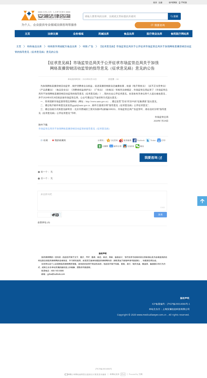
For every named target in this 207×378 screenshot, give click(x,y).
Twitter (153, 140)
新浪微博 (127, 140)
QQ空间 (114, 140)
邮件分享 (118, 146)
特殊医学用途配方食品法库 (62, 46)
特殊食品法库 (34, 46)
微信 (142, 146)
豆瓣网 (105, 146)
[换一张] (56, 214)
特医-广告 (88, 46)
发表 (160, 214)
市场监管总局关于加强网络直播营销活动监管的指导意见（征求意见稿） (74, 128)
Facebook (141, 140)
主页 (18, 46)
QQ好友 (130, 146)
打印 (163, 140)
